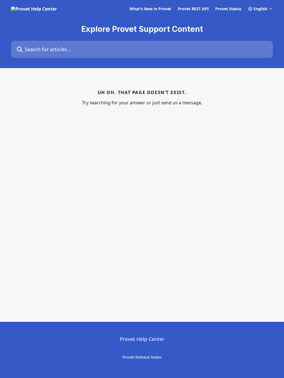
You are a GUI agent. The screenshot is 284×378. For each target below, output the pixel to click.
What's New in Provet (150, 9)
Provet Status (228, 9)
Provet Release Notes (142, 357)
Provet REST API (193, 9)
